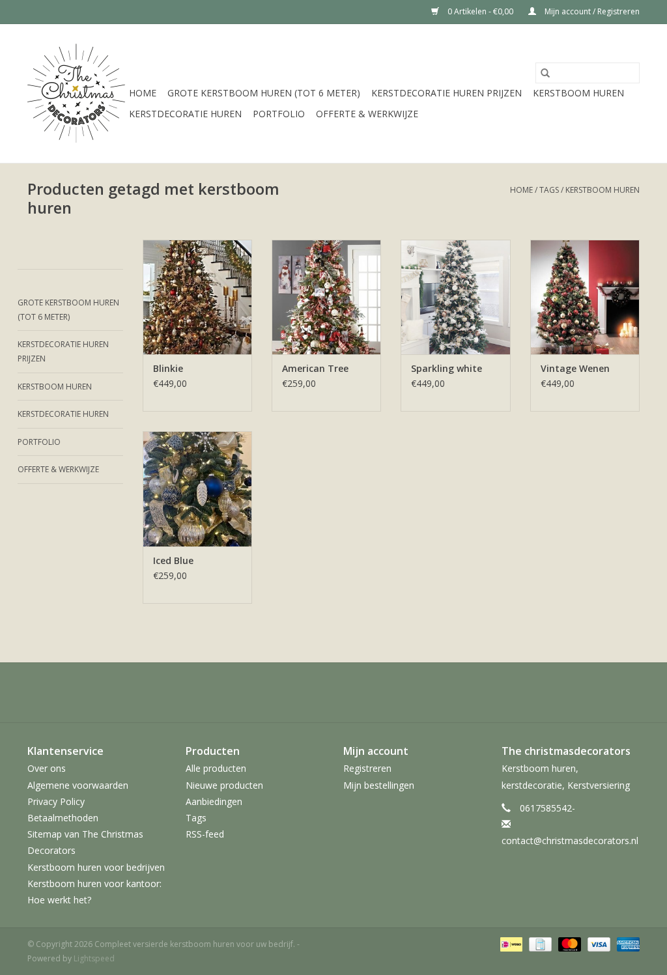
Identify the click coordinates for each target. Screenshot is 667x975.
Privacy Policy (56, 801)
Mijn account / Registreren (591, 11)
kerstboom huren (602, 189)
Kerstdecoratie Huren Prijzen (446, 93)
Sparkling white (446, 368)
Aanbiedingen (214, 801)
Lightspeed (94, 958)
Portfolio (279, 113)
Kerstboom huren (578, 93)
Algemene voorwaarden (77, 785)
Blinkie (168, 368)
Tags (549, 189)
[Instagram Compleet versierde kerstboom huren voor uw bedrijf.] (333, 692)
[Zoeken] (545, 73)
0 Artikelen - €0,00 (480, 11)
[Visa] (597, 943)
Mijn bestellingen (378, 785)
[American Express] (626, 943)
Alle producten (216, 768)
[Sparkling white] (455, 297)
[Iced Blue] (197, 488)
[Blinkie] (197, 297)
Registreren (367, 768)
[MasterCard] (568, 943)
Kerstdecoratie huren (185, 113)
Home (142, 93)
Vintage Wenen (575, 368)
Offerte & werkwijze (367, 113)
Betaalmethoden (62, 818)
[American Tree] (326, 297)
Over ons (46, 768)
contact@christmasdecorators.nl (570, 840)
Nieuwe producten (224, 785)
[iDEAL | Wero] (510, 943)
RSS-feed (205, 834)
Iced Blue (173, 560)
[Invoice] (538, 943)
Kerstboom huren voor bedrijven (96, 867)
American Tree (315, 368)
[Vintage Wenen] (585, 297)
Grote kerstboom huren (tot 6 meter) (263, 93)
